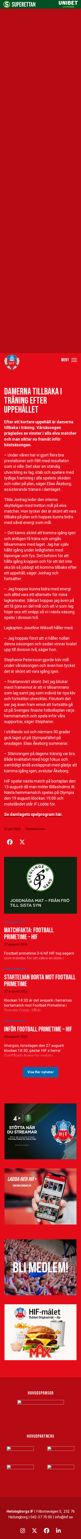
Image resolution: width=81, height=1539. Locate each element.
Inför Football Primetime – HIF (38, 1029)
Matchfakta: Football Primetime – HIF (29, 933)
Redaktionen (35, 829)
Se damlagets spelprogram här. (33, 814)
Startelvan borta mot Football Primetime (40, 980)
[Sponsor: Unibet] (68, 6)
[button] (69, 360)
